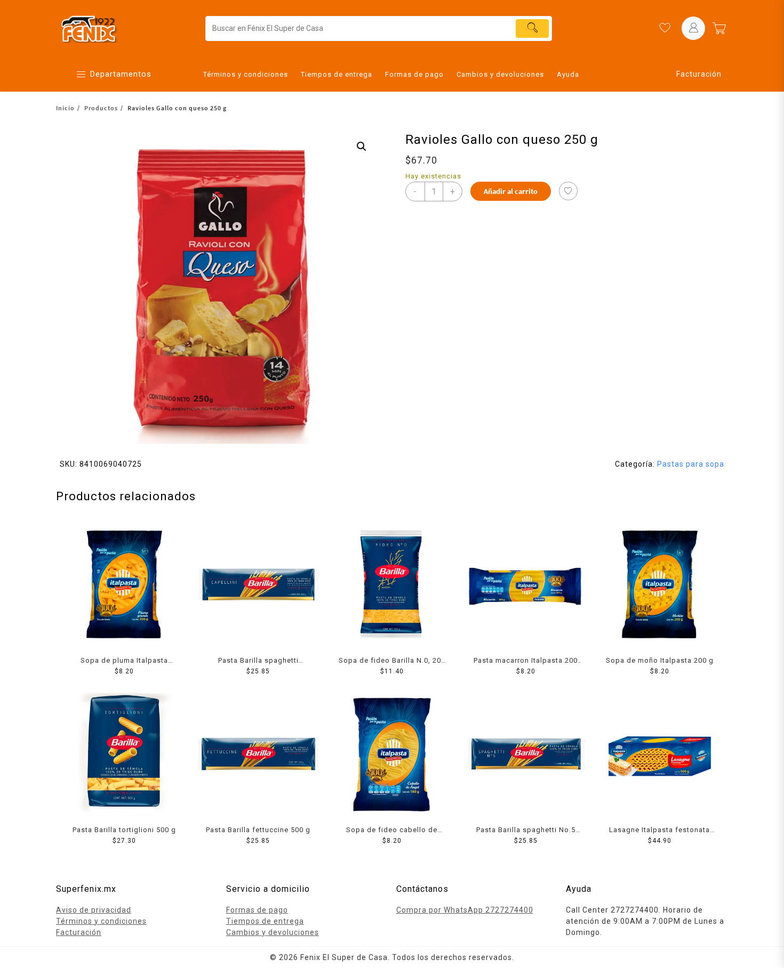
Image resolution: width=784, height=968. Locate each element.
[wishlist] (664, 28)
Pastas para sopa (690, 464)
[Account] (693, 28)
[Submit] (532, 28)
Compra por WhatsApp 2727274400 (464, 910)
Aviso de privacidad (93, 910)
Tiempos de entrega (265, 921)
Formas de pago (257, 910)
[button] (361, 146)
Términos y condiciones (101, 921)
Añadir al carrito (511, 191)
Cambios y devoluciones (272, 932)
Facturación (699, 74)
